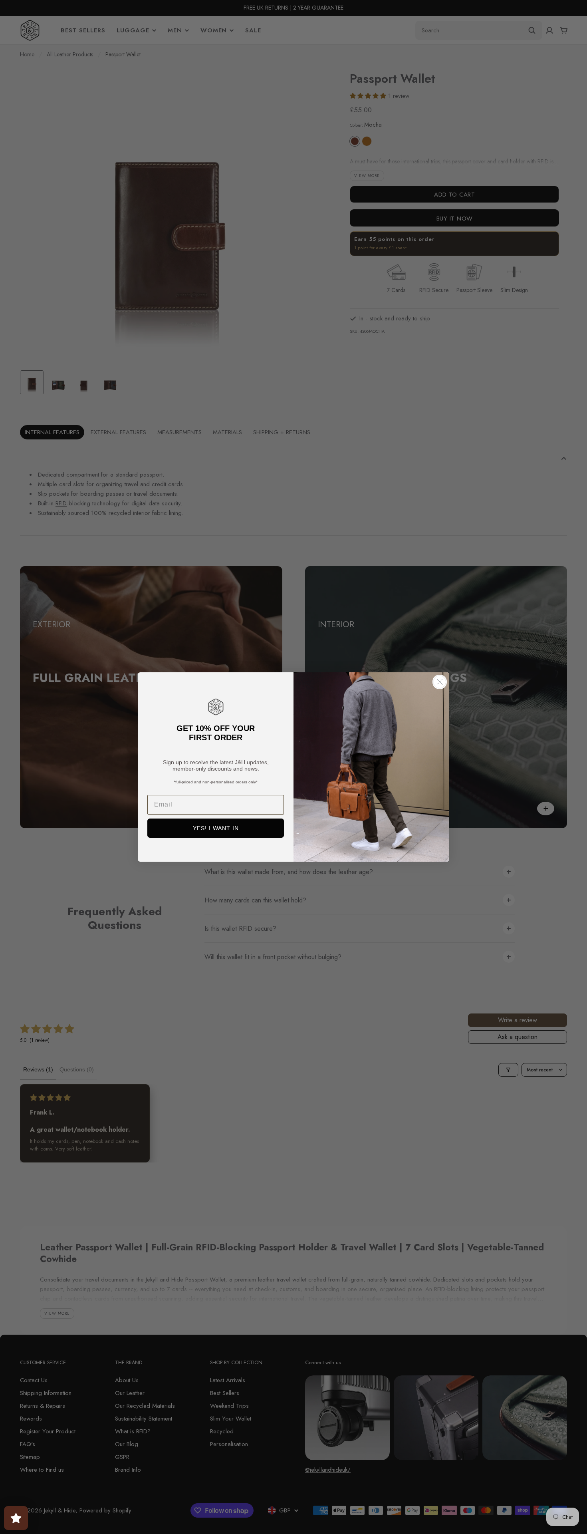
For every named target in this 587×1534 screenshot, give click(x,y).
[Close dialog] (439, 682)
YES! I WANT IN (216, 828)
